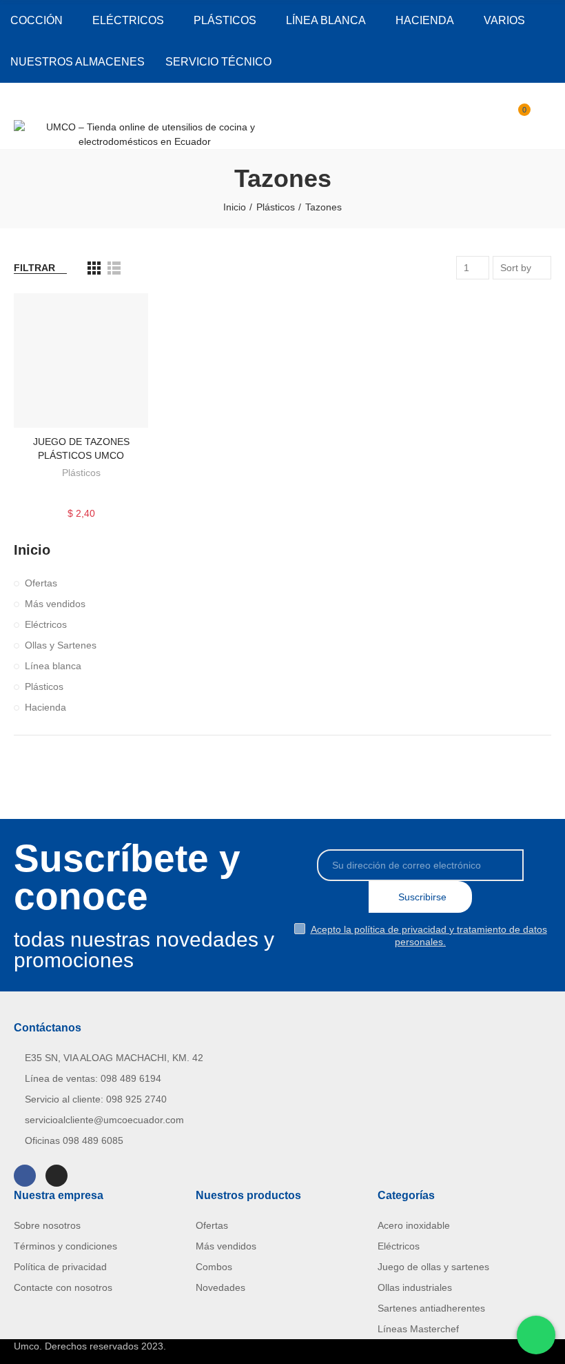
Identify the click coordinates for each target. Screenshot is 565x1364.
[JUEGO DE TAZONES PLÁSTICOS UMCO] (81, 360)
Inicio (32, 549)
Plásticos (81, 472)
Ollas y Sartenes (60, 645)
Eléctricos (46, 624)
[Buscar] (495, 116)
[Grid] (94, 268)
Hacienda (45, 707)
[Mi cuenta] (544, 116)
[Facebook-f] (25, 1176)
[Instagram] (56, 1176)
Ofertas (41, 583)
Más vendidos (55, 603)
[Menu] (20, 101)
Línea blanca (53, 665)
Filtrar (34, 267)
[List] (114, 268)
